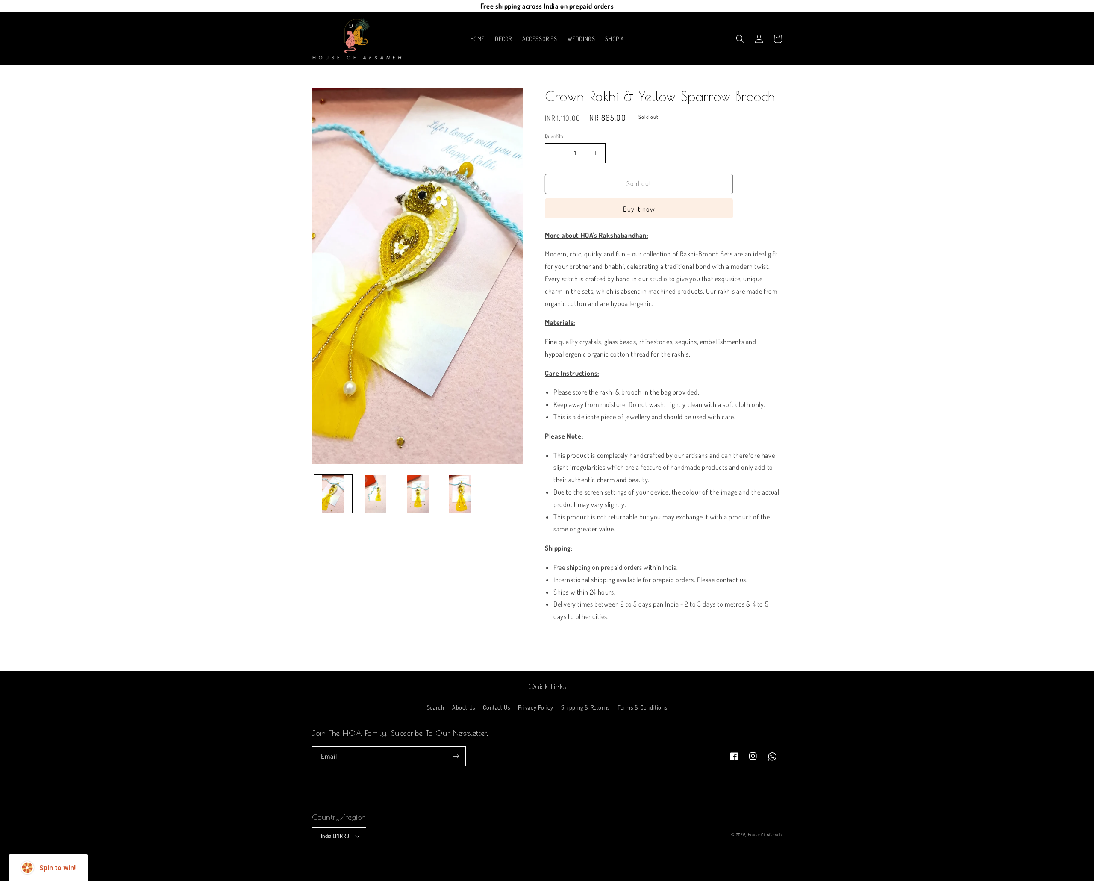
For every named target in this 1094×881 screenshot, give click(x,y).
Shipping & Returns (585, 707)
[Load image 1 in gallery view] (333, 494)
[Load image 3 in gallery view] (418, 494)
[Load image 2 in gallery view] (375, 494)
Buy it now (639, 209)
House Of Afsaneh (765, 834)
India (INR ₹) (335, 835)
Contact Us (496, 707)
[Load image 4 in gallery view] (460, 494)
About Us (463, 707)
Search (435, 707)
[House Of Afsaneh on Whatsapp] (772, 756)
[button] (740, 38)
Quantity (554, 136)
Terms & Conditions (642, 707)
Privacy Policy (535, 707)
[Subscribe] (456, 756)
